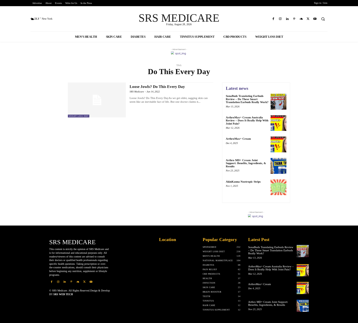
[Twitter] (308, 18)
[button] (322, 18)
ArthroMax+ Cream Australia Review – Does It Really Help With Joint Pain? (247, 120)
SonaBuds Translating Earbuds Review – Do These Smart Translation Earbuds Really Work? (247, 99)
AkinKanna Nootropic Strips (243, 181)
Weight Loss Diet (79, 116)
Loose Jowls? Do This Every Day (157, 86)
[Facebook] (273, 18)
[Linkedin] (287, 18)
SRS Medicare (137, 91)
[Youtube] (315, 18)
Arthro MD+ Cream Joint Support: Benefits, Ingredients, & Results (246, 163)
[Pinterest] (294, 18)
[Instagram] (280, 18)
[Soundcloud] (301, 18)
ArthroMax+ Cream (238, 138)
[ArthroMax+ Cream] (278, 144)
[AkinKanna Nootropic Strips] (278, 187)
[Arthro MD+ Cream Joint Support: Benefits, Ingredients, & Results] (278, 166)
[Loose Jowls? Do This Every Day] (97, 100)
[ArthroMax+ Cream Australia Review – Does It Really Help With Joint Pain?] (278, 123)
